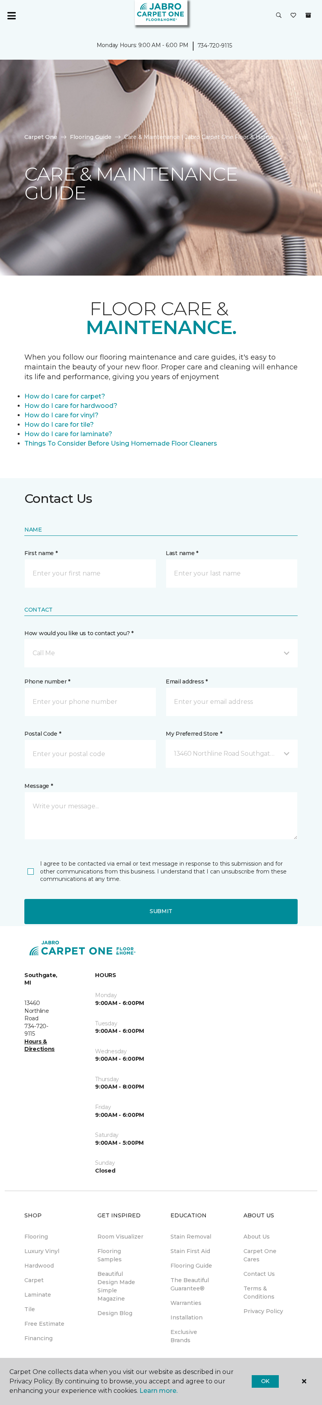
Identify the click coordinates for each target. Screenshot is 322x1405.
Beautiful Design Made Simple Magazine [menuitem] (116, 1286)
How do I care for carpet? (64, 396)
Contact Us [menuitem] (259, 1273)
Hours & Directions (39, 1045)
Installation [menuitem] (186, 1317)
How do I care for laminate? (68, 434)
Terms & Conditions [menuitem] (258, 1292)
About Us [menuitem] (256, 1236)
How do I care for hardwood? (70, 405)
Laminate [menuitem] (37, 1294)
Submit (161, 911)
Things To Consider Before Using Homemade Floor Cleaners (120, 443)
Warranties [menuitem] (185, 1302)
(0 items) (308, 15)
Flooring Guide (91, 137)
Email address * (187, 681)
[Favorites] (293, 15)
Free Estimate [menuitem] (44, 1323)
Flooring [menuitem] (36, 1236)
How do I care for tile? (59, 424)
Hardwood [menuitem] (39, 1265)
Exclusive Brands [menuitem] (183, 1336)
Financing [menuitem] (38, 1338)
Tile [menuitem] (29, 1309)
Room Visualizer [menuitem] (120, 1236)
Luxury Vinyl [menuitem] (41, 1251)
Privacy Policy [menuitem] (263, 1311)
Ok (265, 1381)
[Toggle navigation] (11, 16)
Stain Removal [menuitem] (190, 1236)
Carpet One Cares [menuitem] (259, 1255)
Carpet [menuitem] (34, 1280)
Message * (38, 786)
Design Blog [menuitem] (114, 1313)
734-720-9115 (215, 45)
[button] (278, 15)
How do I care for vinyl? (61, 415)
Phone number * (47, 681)
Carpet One (40, 137)
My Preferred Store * (194, 733)
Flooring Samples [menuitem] (109, 1255)
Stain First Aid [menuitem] (190, 1251)
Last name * (182, 553)
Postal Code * (42, 733)
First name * (41, 553)
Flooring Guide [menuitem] (191, 1265)
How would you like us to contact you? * (79, 633)
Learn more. (158, 1390)
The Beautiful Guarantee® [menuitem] (189, 1284)
